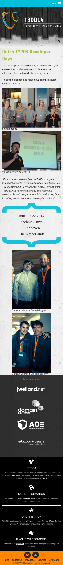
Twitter (27, 555)
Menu (54, 3)
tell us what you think (26, 498)
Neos (45, 478)
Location (42, 560)
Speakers (30, 560)
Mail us (35, 555)
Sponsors (54, 560)
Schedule (17, 560)
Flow (45, 475)
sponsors (20, 543)
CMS (13, 475)
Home (6, 560)
